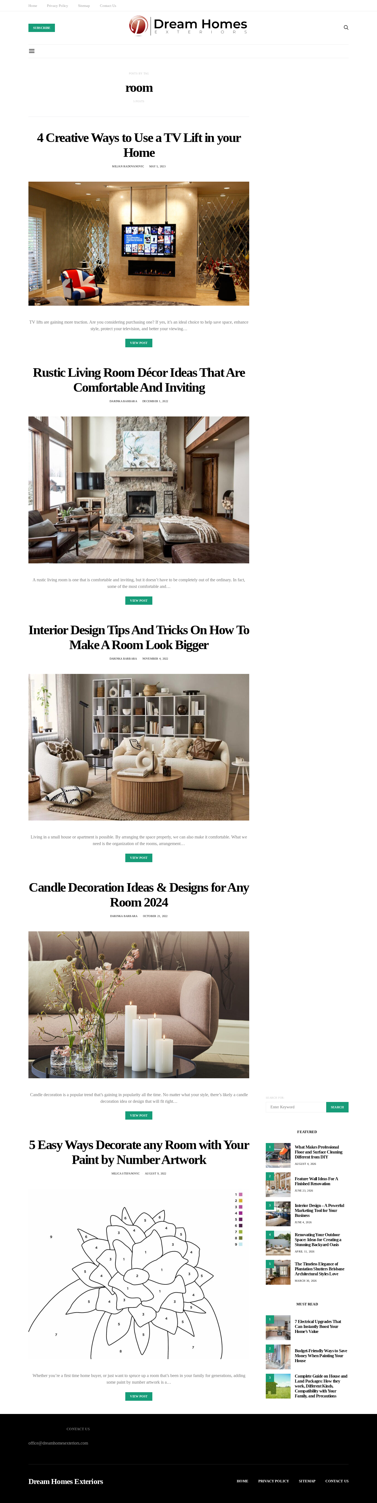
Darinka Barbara (123, 401)
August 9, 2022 (155, 1173)
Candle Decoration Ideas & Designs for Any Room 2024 (139, 894)
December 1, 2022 (155, 401)
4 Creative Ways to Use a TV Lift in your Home (139, 145)
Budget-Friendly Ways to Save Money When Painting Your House (321, 1355)
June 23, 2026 (304, 1190)
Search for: (275, 1097)
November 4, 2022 (155, 658)
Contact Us (108, 6)
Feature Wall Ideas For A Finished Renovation (316, 1181)
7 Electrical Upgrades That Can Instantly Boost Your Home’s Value (318, 1326)
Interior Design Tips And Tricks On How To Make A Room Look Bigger (138, 637)
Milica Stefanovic (125, 1173)
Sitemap (84, 6)
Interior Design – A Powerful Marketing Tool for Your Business (319, 1210)
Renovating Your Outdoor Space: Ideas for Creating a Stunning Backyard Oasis (318, 1239)
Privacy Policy (57, 6)
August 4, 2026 (305, 1163)
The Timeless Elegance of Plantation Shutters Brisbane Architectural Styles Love (319, 1269)
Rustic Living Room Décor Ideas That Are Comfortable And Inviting (139, 379)
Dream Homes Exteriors (65, 1481)
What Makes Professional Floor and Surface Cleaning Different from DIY (318, 1152)
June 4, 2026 (303, 1222)
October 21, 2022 (155, 916)
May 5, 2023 (157, 166)
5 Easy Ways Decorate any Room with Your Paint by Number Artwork (139, 1152)
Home (32, 6)
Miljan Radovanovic (128, 166)
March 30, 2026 (306, 1280)
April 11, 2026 (305, 1251)
